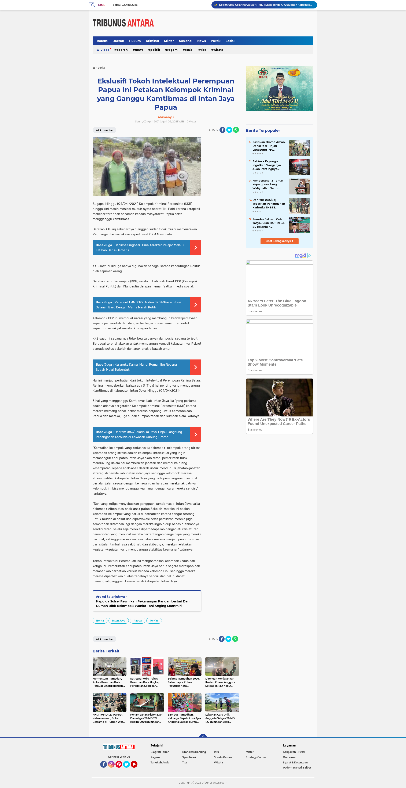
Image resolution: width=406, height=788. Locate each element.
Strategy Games (256, 757)
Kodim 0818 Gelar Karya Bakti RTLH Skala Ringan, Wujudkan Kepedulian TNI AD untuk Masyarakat (266, 4)
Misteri (250, 751)
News (201, 41)
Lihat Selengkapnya (279, 241)
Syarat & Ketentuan (295, 762)
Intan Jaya (118, 620)
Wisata (218, 50)
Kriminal (152, 41)
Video (104, 50)
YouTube (137, 769)
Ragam (172, 50)
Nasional (185, 41)
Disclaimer (289, 757)
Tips (203, 50)
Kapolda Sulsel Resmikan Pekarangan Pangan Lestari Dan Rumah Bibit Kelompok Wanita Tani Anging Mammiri (142, 603)
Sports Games (223, 757)
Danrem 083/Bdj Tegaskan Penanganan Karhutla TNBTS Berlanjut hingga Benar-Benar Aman (268, 203)
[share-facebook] (222, 130)
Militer (169, 41)
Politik (216, 41)
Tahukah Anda (160, 762)
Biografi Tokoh (160, 751)
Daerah (118, 41)
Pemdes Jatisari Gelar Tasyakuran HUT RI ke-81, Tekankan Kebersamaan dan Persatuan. (268, 223)
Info (216, 751)
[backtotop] (203, 737)
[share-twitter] (229, 130)
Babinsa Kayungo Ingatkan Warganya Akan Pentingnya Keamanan (266, 165)
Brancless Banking (194, 751)
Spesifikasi (189, 757)
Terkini (154, 620)
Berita (100, 620)
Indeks (102, 41)
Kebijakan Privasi (294, 751)
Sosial (230, 41)
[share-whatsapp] (236, 130)
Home (100, 5)
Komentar (106, 130)
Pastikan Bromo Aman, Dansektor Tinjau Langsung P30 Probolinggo (268, 146)
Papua (137, 620)
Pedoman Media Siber (297, 767)
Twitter (128, 769)
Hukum (135, 41)
